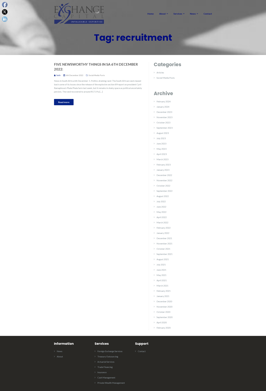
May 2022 (161, 212)
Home (150, 13)
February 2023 (164, 164)
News (193, 13)
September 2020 (164, 317)
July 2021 (161, 264)
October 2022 (163, 185)
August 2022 (163, 196)
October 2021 (163, 248)
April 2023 (162, 154)
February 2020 (164, 327)
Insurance (102, 372)
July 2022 (161, 201)
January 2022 (163, 233)
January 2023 (163, 170)
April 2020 (162, 322)
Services (177, 13)
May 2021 (161, 275)
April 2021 (162, 280)
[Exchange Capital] (79, 13)
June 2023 (161, 143)
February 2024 (164, 101)
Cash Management (106, 377)
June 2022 (161, 206)
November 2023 (164, 117)
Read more (63, 102)
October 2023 (163, 122)
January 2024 (163, 106)
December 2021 (164, 238)
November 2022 (164, 180)
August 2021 (163, 259)
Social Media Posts (97, 75)
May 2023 (161, 148)
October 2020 (163, 312)
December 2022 (164, 175)
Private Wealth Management (111, 382)
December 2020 (164, 301)
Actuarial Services (105, 361)
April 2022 (162, 217)
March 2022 (162, 222)
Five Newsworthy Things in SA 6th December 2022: (96, 66)
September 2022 (164, 191)
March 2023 (162, 159)
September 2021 (164, 254)
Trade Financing (105, 367)
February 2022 (164, 227)
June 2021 (161, 269)
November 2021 (164, 243)
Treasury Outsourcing (107, 356)
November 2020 (164, 306)
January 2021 (163, 296)
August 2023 (163, 133)
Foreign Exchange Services (109, 351)
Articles (160, 72)
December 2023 (164, 112)
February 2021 (164, 291)
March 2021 (162, 285)
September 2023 (164, 127)
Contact (208, 13)
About (162, 13)
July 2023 (161, 138)
